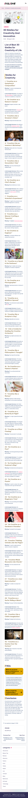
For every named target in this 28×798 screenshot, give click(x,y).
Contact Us (10, 795)
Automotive (5, 750)
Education (5, 758)
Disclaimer (23, 795)
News (4, 776)
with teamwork (13, 537)
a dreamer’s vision (15, 125)
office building (9, 95)
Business (5, 755)
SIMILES (6, 26)
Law (4, 771)
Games (4, 766)
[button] (8, 730)
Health (4, 768)
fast (7, 304)
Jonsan (7, 728)
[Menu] (25, 3)
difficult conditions (16, 627)
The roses (19, 109)
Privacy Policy (17, 795)
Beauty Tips (5, 753)
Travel (4, 786)
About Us (5, 795)
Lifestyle (5, 773)
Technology (5, 783)
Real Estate (5, 778)
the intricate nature (18, 220)
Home (3, 8)
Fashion (4, 761)
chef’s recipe (13, 191)
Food (4, 763)
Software (5, 781)
